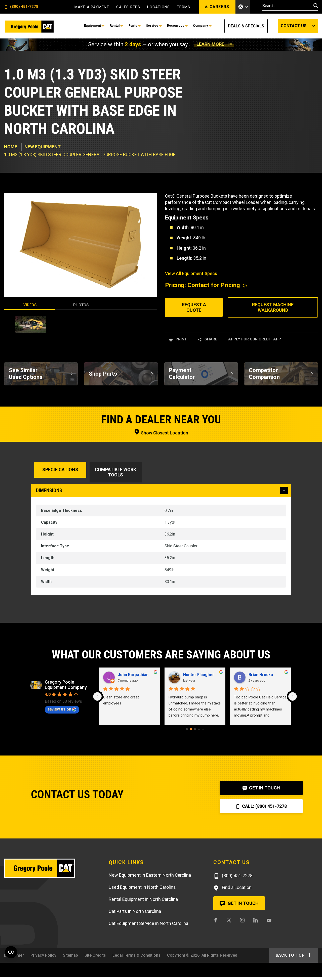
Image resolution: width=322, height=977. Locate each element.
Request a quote (194, 307)
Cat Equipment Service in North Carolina (148, 923)
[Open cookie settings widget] (11, 952)
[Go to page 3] (198, 729)
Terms (183, 7)
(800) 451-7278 (23, 7)
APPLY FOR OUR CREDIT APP (254, 339)
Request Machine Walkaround (273, 307)
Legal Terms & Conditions (136, 955)
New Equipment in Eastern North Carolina (150, 875)
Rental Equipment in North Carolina (143, 899)
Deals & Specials (246, 26)
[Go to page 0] (187, 729)
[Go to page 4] (203, 729)
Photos (81, 305)
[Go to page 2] (195, 729)
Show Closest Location (164, 432)
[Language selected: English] (242, 7)
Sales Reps (128, 7)
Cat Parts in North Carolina (135, 911)
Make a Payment (91, 7)
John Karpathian (133, 674)
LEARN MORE (210, 44)
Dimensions (49, 490)
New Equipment (42, 146)
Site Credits (95, 955)
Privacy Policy (43, 955)
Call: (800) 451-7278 (264, 806)
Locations (158, 7)
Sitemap (70, 955)
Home (10, 146)
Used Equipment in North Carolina (142, 887)
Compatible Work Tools (115, 472)
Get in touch (243, 903)
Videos (29, 305)
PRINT (181, 339)
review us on (59, 709)
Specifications (60, 469)
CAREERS (219, 6)
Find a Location (236, 887)
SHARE (210, 339)
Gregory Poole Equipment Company (66, 684)
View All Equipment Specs (191, 273)
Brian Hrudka (261, 674)
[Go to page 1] (191, 729)
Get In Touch (264, 787)
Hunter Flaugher (198, 674)
